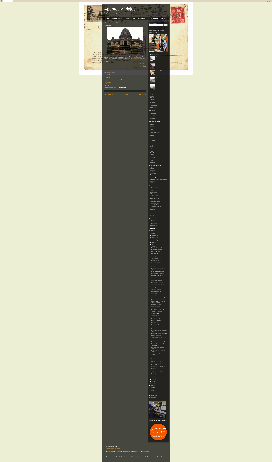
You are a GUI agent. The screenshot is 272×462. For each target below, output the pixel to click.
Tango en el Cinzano (155, 345)
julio (153, 244)
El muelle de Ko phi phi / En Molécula (159, 341)
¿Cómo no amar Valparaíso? (157, 277)
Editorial (152, 97)
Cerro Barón (153, 373)
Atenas (151, 123)
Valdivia (151, 156)
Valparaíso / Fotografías (161, 84)
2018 (152, 230)
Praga (151, 149)
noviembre (154, 237)
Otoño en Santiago (155, 315)
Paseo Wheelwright (155, 370)
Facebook (108, 82)
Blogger (140, 457)
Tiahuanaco (152, 174)
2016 (152, 233)
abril (153, 377)
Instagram (108, 80)
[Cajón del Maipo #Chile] (126, 451)
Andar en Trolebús (160, 70)
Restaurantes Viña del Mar (155, 206)
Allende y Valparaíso (155, 256)
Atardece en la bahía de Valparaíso (158, 371)
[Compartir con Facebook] (123, 87)
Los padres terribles (155, 260)
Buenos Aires (153, 127)
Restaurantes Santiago (155, 201)
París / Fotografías (155, 266)
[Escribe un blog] (121, 87)
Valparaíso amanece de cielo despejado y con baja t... (157, 362)
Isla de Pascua (153, 171)
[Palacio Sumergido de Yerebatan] (113, 448)
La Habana (152, 140)
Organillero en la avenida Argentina (158, 297)
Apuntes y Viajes (120, 9)
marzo (153, 379)
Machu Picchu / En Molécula (157, 275)
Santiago (152, 154)
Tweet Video (152, 211)
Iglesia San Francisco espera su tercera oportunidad (158, 302)
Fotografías (141, 18)
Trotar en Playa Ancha (156, 258)
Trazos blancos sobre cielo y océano (158, 337)
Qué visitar (152, 118)
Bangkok (152, 124)
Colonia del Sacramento (155, 132)
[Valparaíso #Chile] (110, 451)
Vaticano (152, 159)
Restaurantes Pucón (154, 198)
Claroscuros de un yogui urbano (157, 316)
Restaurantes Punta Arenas (156, 200)
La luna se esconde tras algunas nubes (159, 299)
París (151, 148)
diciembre (154, 235)
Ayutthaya (152, 168)
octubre (153, 239)
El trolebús (153, 328)
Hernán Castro (154, 395)
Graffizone (163, 456)
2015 (152, 385)
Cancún (151, 129)
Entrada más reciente (110, 94)
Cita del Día (152, 94)
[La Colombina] (117, 451)
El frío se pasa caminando (156, 249)
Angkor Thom (154, 293)
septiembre (154, 240)
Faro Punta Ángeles (155, 253)
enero (153, 383)
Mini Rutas (152, 115)
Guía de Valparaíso (153, 18)
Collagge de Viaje (153, 225)
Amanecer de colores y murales (157, 278)
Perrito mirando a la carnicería (157, 273)
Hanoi (151, 138)
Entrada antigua (141, 94)
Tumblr (108, 85)
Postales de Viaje (153, 105)
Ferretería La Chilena (155, 251)
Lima (151, 143)
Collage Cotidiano (153, 223)
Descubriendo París (155, 324)
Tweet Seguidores (154, 209)
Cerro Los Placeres (155, 255)
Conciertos (152, 189)
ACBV (163, 18)
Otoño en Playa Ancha (156, 291)
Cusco (151, 134)
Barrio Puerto (154, 286)
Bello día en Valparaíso (156, 262)
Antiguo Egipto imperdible (156, 280)
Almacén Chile (154, 287)
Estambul (152, 135)
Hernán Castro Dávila (141, 63)
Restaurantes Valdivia (154, 203)
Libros (151, 190)
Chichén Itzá (152, 170)
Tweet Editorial (153, 107)
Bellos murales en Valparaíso (157, 282)
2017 (152, 232)
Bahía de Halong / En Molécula (157, 309)
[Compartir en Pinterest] (125, 87)
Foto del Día (152, 100)
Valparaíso (141, 65)
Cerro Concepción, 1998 (161, 77)
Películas (152, 193)
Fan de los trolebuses (155, 306)
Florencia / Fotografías (156, 318)
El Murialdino (153, 181)
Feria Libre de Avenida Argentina (158, 308)
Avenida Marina (154, 368)
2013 (152, 389)
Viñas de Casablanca (155, 313)
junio (153, 246)
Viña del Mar (152, 162)
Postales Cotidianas (154, 104)
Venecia (151, 160)
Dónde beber (152, 112)
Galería (108, 74)
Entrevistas (152, 99)
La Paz (151, 141)
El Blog (107, 18)
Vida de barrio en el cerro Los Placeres (159, 366)
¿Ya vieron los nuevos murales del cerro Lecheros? (158, 351)
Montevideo (152, 146)
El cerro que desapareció (161, 56)
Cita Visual (152, 220)
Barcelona (152, 126)
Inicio (126, 94)
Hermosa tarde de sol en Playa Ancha (159, 333)
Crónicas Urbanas (117, 18)
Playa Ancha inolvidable (156, 335)
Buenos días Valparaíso (156, 320)
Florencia (152, 137)
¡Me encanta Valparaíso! (156, 289)
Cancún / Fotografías (155, 364)
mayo (153, 375)
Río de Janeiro (153, 152)
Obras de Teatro (153, 192)
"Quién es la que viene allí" (156, 311)
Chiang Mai (152, 130)
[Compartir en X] (122, 87)
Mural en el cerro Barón (156, 304)
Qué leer (152, 116)
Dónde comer (153, 113)
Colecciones (109, 75)
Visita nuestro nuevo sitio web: (156, 30)
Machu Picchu (153, 173)
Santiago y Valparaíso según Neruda (158, 343)
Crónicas (152, 96)
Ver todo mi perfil (152, 397)
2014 (152, 387)
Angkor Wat (136, 58)
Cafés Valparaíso (153, 187)
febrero (153, 381)
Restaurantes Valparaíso (155, 204)
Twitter (107, 83)
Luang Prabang (153, 145)
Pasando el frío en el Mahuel (157, 247)
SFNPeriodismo (153, 182)
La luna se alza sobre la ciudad (157, 271)
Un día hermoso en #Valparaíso (157, 284)
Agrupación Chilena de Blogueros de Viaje (158, 179)
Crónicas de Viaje (130, 18)
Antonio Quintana (154, 322)
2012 (152, 390)
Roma (151, 151)
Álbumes (108, 77)
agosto (153, 242)
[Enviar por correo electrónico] (119, 87)
